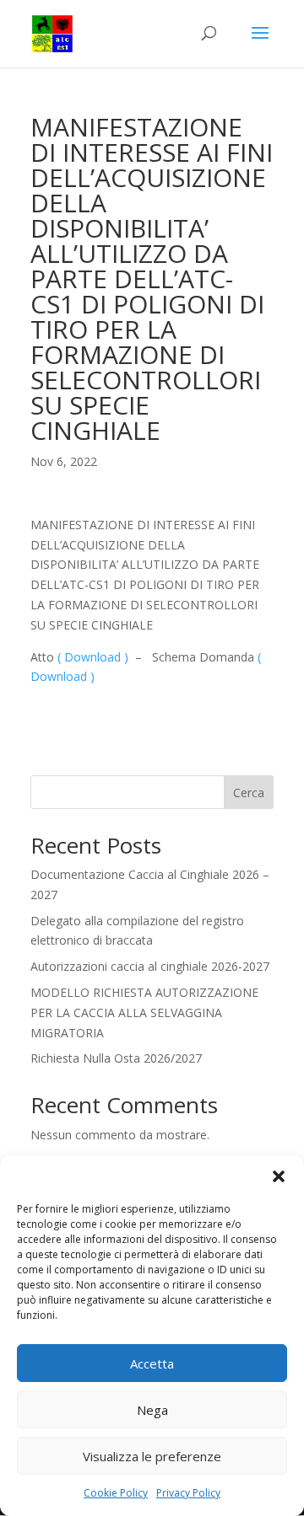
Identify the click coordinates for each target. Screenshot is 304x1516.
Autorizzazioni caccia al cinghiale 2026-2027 (149, 966)
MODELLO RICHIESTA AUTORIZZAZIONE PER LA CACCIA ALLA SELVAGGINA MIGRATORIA (144, 1012)
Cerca (248, 793)
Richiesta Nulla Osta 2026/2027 (116, 1058)
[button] (278, 1176)
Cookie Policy (116, 1493)
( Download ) (92, 657)
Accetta (152, 1363)
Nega (152, 1409)
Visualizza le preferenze (152, 1456)
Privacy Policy (188, 1493)
